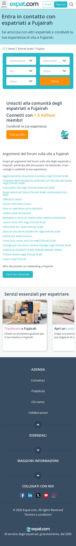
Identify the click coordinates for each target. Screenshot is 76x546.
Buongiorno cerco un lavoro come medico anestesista (34, 217)
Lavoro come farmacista (17, 213)
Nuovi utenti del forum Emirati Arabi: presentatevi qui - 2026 (35, 193)
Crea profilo (17, 134)
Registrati (60, 4)
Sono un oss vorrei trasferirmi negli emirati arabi (32, 231)
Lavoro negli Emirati (14, 259)
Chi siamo (38, 402)
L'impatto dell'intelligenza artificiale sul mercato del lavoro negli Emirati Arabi (37, 181)
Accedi (48, 4)
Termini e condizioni (38, 514)
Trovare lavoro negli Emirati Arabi (22, 254)
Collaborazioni (38, 413)
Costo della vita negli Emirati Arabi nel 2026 (28, 187)
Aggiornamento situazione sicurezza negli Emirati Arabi (35, 176)
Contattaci (38, 380)
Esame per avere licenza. (17, 236)
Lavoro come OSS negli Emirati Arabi (24, 222)
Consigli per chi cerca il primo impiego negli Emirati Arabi (37, 245)
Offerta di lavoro (12, 199)
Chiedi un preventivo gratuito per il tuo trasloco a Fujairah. (24, 335)
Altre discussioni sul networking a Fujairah (28, 266)
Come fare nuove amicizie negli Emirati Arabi (29, 240)
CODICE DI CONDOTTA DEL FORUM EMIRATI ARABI (32, 250)
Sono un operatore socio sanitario (23, 208)
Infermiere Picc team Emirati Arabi (23, 227)
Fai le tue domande (17, 274)
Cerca (55, 81)
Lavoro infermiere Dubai (17, 204)
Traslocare (12, 328)
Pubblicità (38, 391)
